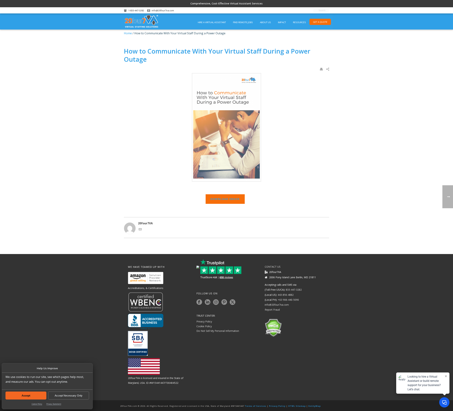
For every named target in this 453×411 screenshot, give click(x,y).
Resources (299, 22)
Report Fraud (272, 309)
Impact (282, 22)
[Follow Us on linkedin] (207, 302)
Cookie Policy (36, 404)
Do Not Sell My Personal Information (217, 331)
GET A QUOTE (320, 22)
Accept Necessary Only (68, 395)
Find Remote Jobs (243, 22)
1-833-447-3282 (136, 10)
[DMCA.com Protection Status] (273, 327)
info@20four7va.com (163, 10)
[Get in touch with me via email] (140, 230)
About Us (265, 22)
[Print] (321, 68)
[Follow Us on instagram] (216, 302)
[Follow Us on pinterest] (224, 302)
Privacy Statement (53, 404)
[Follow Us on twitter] (232, 302)
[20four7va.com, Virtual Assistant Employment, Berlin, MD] (145, 322)
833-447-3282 (294, 289)
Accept (26, 395)
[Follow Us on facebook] (199, 302)
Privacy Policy (204, 321)
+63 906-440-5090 (288, 299)
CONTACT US (272, 266)
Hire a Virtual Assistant (212, 22)
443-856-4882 (286, 294)
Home (128, 33)
